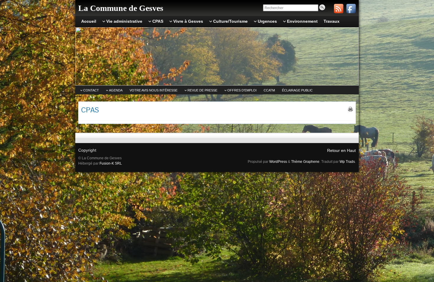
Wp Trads (347, 162)
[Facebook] (351, 8)
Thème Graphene (305, 162)
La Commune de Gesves (120, 8)
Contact (91, 90)
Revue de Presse (202, 90)
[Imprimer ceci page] (350, 109)
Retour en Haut (341, 150)
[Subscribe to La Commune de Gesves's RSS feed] (338, 8)
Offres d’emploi (242, 90)
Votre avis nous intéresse (153, 90)
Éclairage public (297, 90)
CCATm (269, 90)
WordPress (278, 162)
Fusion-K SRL (110, 163)
